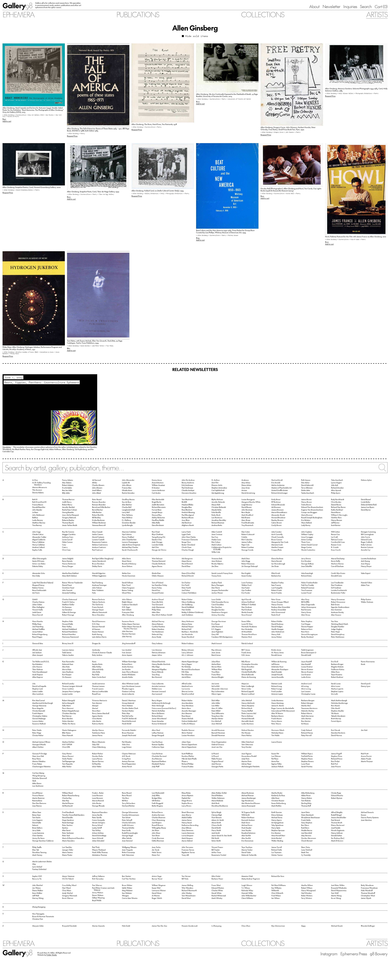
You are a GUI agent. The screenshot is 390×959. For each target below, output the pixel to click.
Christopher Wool (368, 895)
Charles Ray (67, 798)
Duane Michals (187, 718)
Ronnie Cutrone (367, 547)
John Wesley (187, 893)
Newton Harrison (128, 634)
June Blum (186, 520)
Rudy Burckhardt (337, 499)
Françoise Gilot (128, 612)
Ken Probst (335, 761)
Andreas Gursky (337, 612)
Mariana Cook (277, 544)
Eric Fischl (185, 585)
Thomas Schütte (128, 828)
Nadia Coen (216, 539)
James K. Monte (277, 705)
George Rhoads (98, 806)
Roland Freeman (307, 587)
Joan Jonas (216, 652)
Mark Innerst (217, 643)
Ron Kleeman (187, 674)
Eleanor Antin (217, 485)
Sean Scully (126, 830)
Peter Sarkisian (68, 833)
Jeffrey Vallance (98, 876)
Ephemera (18, 14)
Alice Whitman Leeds (130, 683)
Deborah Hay (157, 634)
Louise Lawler (67, 694)
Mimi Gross (305, 615)
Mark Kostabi (276, 672)
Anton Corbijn (306, 539)
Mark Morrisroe (307, 716)
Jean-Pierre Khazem (130, 672)
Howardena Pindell (249, 756)
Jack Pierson (216, 764)
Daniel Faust (67, 585)
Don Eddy (36, 576)
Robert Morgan (307, 703)
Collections (262, 14)
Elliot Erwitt (275, 573)
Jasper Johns (157, 655)
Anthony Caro (67, 537)
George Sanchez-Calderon (43, 840)
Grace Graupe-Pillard (279, 602)
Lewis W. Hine (247, 624)
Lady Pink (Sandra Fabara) (42, 582)
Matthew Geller (68, 604)
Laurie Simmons (188, 833)
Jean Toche (156, 847)
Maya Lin (245, 683)
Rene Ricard (126, 793)
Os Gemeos (67, 607)
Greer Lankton (68, 688)
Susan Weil (156, 888)
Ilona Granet (247, 615)
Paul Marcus (66, 716)
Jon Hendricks (187, 634)
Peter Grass (275, 599)
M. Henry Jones (277, 652)
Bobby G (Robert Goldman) (192, 612)
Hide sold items (196, 35)
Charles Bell (126, 507)
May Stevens (306, 835)
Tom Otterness (247, 744)
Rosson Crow (336, 544)
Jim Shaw (155, 830)
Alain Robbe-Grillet (219, 793)
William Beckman (99, 522)
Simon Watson (97, 895)
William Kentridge (129, 661)
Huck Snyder (246, 828)
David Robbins (217, 795)
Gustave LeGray (128, 691)
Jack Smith (216, 833)
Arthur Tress (216, 852)
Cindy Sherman (158, 838)
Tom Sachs (36, 817)
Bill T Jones (246, 650)
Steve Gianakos (98, 615)
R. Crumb (334, 547)
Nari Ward (66, 888)
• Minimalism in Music (46, 352)
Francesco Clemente (190, 539)
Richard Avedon (337, 488)
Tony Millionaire (218, 713)
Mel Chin (155, 547)
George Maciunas (39, 705)
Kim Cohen (216, 542)
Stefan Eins (126, 573)
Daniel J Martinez (129, 700)
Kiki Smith (215, 838)
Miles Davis (126, 558)
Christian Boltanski (219, 507)
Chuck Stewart (306, 840)
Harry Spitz (275, 828)
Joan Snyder (246, 830)
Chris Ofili (66, 747)
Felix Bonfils (216, 512)
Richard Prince (336, 758)
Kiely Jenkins (97, 655)
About (314, 6)
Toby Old (95, 744)
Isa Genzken (67, 609)
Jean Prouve (336, 766)
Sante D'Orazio (38, 561)
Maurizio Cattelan (129, 532)
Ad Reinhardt (67, 806)
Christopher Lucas (308, 694)
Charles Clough (188, 550)
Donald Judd (306, 655)
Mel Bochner (187, 522)
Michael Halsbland (69, 629)
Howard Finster (158, 593)
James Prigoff (336, 753)
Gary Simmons (187, 830)
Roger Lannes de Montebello (282, 708)
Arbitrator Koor (277, 666)
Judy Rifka (156, 795)
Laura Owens (276, 742)
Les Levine (186, 688)
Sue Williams (276, 888)
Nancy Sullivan (337, 833)
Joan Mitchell (217, 723)
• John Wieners (289, 132)
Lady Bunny (305, 525)
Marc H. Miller (217, 708)
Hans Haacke (37, 621)
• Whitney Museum (232, 235)
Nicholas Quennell (39, 778)
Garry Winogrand (308, 890)
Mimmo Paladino (38, 761)
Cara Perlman (157, 753)
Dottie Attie (305, 490)
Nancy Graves (277, 604)
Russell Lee (96, 694)
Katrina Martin (97, 723)
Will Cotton (335, 532)
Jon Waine (36, 888)
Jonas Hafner (37, 631)
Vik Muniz (335, 713)
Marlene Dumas (337, 563)
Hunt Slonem (217, 817)
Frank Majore (37, 713)
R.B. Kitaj (185, 672)
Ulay (34, 864)
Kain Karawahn (68, 661)
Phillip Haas (36, 624)
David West (186, 898)
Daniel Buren (336, 504)
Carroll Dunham (337, 566)
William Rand (67, 793)
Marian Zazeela (98, 926)
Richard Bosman (218, 522)
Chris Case (66, 550)
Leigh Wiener (247, 885)
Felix (94, 593)
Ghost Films (126, 593)
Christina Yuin (37, 919)
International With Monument (283, 711)
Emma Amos (157, 480)
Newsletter (331, 6)
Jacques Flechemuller (220, 590)
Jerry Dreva (306, 558)
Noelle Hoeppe (277, 629)
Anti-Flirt (215, 482)
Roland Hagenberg (39, 634)
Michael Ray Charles (130, 547)
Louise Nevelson (188, 735)
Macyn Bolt (216, 504)
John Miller (216, 703)
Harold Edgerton (98, 573)
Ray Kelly (95, 674)
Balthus (35, 517)
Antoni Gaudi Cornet (309, 544)
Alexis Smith (216, 822)
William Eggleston (99, 576)
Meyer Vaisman (68, 876)
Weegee (125, 895)
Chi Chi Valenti (68, 878)
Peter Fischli (186, 587)
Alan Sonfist (246, 835)
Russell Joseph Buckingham (311, 517)
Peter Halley (67, 626)
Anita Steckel (276, 838)
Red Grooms (306, 609)
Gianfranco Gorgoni (220, 612)
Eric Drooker (306, 561)
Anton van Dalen (39, 563)
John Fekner (97, 587)
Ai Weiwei (156, 895)
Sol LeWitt (215, 686)
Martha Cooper (277, 547)
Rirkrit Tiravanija (128, 852)
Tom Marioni (97, 703)
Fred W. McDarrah (129, 718)
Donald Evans (336, 576)
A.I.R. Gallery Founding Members (41, 483)
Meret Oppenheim (189, 747)
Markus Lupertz (337, 688)
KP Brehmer (276, 502)
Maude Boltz (216, 510)
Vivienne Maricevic (99, 700)
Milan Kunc (335, 672)
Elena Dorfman (277, 558)
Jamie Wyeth (366, 898)
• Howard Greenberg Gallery (24, 190)
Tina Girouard (157, 604)
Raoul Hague (37, 637)
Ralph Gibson (127, 602)
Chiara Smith (217, 825)
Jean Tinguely (127, 850)
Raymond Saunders (99, 812)
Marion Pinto (246, 761)
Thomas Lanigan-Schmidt (72, 686)
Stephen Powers (307, 761)
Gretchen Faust (68, 587)
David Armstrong (248, 493)
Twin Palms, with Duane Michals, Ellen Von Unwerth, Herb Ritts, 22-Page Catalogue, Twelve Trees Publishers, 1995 (94, 342)
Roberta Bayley (68, 520)
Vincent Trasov (217, 847)
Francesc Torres (188, 850)
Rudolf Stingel (336, 815)
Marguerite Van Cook (279, 542)
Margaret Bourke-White (251, 502)
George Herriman (219, 621)
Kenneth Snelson (248, 820)
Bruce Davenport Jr (308, 652)
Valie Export (365, 573)
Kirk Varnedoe (97, 878)
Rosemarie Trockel (219, 855)
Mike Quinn (36, 783)
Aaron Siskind (187, 840)
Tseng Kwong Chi (158, 537)
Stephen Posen (307, 758)
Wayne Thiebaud (99, 850)
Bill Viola (185, 878)
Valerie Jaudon (68, 655)
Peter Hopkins (306, 621)
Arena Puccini (366, 756)
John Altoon (126, 485)
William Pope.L (307, 753)
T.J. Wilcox (246, 888)
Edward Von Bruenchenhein (312, 507)
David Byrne (366, 510)
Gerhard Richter (128, 806)
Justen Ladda (37, 691)
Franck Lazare (97, 688)
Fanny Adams (67, 480)
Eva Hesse (216, 624)
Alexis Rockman (248, 793)
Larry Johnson (187, 652)
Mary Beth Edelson (69, 576)
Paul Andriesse (187, 488)
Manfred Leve (187, 686)
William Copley (307, 534)
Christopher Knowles (250, 664)
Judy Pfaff (155, 766)
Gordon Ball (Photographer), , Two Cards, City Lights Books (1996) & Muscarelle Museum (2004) (291, 189)
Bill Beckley (96, 517)
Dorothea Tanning (39, 852)
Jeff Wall (35, 895)
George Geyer (98, 609)
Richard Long (276, 686)
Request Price (72, 136)
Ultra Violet (216, 876)
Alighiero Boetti (188, 525)
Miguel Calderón (38, 539)
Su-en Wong (336, 898)
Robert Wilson (306, 888)
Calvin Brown (276, 522)
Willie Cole (216, 552)
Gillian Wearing (98, 897)
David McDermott (129, 721)
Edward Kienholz (158, 661)
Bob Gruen (335, 604)
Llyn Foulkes (246, 590)
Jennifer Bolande (218, 502)
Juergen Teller (67, 850)
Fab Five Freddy (307, 585)
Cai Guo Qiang (38, 773)
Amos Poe (275, 761)
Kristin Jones (276, 650)
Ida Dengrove (187, 558)
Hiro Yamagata (38, 914)
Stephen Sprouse (278, 830)
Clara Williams (247, 898)
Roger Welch (157, 898)
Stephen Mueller (337, 711)
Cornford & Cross (338, 542)
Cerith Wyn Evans (338, 573)
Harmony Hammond (70, 637)
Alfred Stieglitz (336, 812)
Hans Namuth (67, 735)
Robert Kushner (337, 677)
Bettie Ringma (157, 806)
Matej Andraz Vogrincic (251, 878)
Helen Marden (68, 721)
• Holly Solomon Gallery (345, 93)
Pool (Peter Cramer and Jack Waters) (103, 889)
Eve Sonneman (247, 840)
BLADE (184, 502)
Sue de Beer (126, 502)
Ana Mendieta (187, 703)
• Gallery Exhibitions (151, 193)
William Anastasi (158, 485)
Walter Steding (277, 840)
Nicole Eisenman (128, 576)
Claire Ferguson (128, 587)
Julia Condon (276, 532)
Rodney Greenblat (278, 609)
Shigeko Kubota (337, 666)
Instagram (328, 953)
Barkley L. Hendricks (190, 631)
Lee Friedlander (337, 582)
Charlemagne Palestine (41, 766)
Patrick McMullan (158, 711)
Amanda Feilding (69, 593)
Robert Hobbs (276, 621)
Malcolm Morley (307, 711)
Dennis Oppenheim (189, 744)
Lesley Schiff (97, 828)
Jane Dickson (217, 561)
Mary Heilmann (188, 621)
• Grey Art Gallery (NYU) (35, 115)
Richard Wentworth (189, 890)
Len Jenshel (126, 650)
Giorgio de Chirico (159, 550)
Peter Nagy (36, 733)
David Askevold (307, 485)
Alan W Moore (277, 713)
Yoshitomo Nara (98, 733)
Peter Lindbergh (248, 686)
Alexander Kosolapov (279, 669)
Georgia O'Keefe (39, 744)
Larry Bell (125, 512)
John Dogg (246, 561)
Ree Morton (305, 721)
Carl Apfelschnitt (218, 490)
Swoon (363, 815)
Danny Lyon (365, 686)
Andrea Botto (217, 525)
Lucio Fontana (247, 582)
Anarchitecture (158, 482)
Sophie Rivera (187, 803)
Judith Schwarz (128, 825)
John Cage (36, 532)
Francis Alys (126, 488)
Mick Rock (215, 803)
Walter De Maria (68, 723)
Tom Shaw (156, 835)
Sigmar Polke (276, 764)
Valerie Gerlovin (98, 602)
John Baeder (37, 510)
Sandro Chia (157, 539)
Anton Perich (127, 766)
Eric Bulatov (305, 520)
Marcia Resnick (98, 800)
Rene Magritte (37, 708)
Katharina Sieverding (190, 825)
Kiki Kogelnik (247, 669)
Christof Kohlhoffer (249, 672)
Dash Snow (246, 822)
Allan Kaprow (37, 677)
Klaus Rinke (186, 793)
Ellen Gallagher (38, 607)
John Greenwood (278, 612)
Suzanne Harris (128, 621)
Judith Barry (67, 502)
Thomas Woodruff (368, 893)
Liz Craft (334, 537)
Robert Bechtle (98, 515)
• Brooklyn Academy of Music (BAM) (27, 352)
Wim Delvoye (157, 558)
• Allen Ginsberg (9, 115)
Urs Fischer (186, 582)
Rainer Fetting (127, 590)
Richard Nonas (307, 733)
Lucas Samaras (38, 833)
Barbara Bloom (188, 517)
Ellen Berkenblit (158, 499)
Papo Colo (245, 544)
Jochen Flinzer (217, 593)
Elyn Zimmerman (278, 926)
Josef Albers (97, 490)
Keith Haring (97, 634)
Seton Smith (216, 840)
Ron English (246, 573)
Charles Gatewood (69, 599)
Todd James (66, 652)
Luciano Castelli (98, 539)
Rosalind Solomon (248, 833)
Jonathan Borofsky (219, 520)
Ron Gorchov (217, 607)
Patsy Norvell (306, 735)
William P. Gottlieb (249, 604)
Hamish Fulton (366, 582)
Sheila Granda (247, 612)
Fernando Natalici (129, 730)
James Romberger (249, 798)
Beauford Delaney (129, 563)
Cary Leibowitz (158, 683)
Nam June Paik (38, 756)
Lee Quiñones (37, 786)
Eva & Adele (67, 488)
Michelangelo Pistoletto (251, 766)
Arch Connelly (277, 534)
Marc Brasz (246, 520)
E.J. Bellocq (126, 520)
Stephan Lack (37, 688)
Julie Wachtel (37, 885)
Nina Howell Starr (278, 835)
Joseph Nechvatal (129, 735)
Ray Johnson (216, 650)
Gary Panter (67, 753)
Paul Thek (96, 847)
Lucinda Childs (157, 544)
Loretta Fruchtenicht (339, 590)
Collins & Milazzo (188, 723)
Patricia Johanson (158, 652)
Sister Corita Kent (99, 677)
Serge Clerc (186, 542)
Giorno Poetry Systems (370, 817)
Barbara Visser (217, 878)
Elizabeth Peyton (158, 764)
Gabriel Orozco (218, 744)
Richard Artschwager (279, 493)
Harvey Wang (37, 898)
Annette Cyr (365, 550)
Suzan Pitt (275, 753)
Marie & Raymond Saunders (73, 838)
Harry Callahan (38, 542)
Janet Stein (305, 812)
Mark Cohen (216, 544)
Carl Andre (156, 493)
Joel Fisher (186, 590)
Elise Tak (35, 850)
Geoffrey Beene (128, 499)
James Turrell (276, 847)
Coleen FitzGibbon (189, 593)
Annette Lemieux (158, 686)
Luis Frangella (276, 587)
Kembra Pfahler (188, 756)
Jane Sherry (186, 815)
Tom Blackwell (187, 499)
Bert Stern (305, 825)
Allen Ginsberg (128, 615)
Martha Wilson (307, 885)
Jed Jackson (37, 652)
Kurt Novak (335, 730)
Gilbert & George (69, 612)
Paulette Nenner (188, 730)
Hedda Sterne (306, 830)
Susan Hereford (188, 637)
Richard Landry (68, 683)
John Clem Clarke (189, 537)
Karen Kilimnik (157, 672)
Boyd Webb (96, 900)
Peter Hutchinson (337, 637)
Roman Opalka (158, 744)
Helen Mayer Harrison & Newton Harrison (131, 627)
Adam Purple (366, 758)
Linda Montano (277, 700)
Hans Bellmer (127, 517)
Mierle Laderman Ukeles (42, 861)
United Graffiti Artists (279, 490)
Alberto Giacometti (99, 612)
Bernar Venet (157, 878)
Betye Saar (36, 815)
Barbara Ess (276, 576)
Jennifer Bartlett (68, 507)
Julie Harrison (127, 631)
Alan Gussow (336, 615)
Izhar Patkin (96, 766)
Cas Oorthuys (157, 742)
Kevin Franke (276, 593)
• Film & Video (354, 239)
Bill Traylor (216, 850)
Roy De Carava (68, 532)
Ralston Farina (37, 587)
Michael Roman (248, 795)
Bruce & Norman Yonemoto (43, 916)
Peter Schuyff (127, 820)
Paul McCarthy (127, 716)
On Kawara (66, 677)
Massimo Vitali (247, 876)
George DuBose (307, 563)
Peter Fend (126, 585)
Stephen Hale (67, 621)
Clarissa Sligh (217, 815)
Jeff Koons (275, 664)
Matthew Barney (38, 522)
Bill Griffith (305, 602)
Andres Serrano (158, 815)
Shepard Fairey (38, 585)
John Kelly (96, 672)
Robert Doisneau (248, 563)
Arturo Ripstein (187, 795)
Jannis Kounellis (277, 677)
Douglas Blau (187, 507)
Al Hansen (96, 629)
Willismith (275, 890)
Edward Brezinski (278, 504)
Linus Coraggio (307, 537)
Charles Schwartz (129, 822)
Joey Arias (246, 488)
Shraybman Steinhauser (310, 817)
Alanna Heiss (187, 624)
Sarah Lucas (336, 683)
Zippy (303, 926)
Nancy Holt (275, 634)
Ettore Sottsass (277, 815)
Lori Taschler (67, 847)
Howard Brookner (278, 517)
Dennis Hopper (307, 626)
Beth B (34, 499)
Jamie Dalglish (67, 558)
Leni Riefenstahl (158, 793)
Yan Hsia (334, 621)
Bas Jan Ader (67, 490)
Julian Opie (186, 742)
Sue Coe (215, 537)
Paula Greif (275, 615)
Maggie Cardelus (69, 534)
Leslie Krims (306, 677)
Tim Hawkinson (158, 631)
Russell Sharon (157, 825)
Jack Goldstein (187, 615)
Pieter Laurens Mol (249, 713)
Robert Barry (67, 504)
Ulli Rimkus (156, 800)
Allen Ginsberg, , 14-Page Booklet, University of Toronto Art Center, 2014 (227, 95)
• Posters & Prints (12, 116)
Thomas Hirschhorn (249, 634)
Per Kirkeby (186, 666)
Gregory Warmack (69, 895)
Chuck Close (186, 547)
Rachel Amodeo (128, 493)
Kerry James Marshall (100, 713)
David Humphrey (337, 634)
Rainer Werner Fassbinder (72, 582)
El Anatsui (155, 488)
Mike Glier (156, 612)
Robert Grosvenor (338, 602)
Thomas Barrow (68, 499)
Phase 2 (185, 761)
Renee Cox (335, 534)
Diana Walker (37, 890)
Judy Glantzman (158, 607)
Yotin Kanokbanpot (39, 672)
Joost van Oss (217, 747)
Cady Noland (306, 730)
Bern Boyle (246, 512)
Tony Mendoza (187, 705)
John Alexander (128, 480)
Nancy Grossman (338, 599)
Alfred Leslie (186, 683)
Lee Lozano (305, 691)
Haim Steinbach (307, 815)
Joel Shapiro (156, 822)
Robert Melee (187, 700)
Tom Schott (126, 817)
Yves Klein (215, 672)
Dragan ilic (96, 643)
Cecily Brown (276, 525)
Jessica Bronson (277, 510)
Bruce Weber (127, 885)
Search (366, 6)
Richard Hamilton (69, 634)
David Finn (156, 590)
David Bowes (246, 507)
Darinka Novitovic (338, 733)
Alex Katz (66, 666)
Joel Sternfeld (306, 833)
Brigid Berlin (156, 502)
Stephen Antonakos (219, 488)
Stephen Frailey (277, 582)
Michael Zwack (337, 926)
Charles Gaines (38, 602)
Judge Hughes (336, 629)
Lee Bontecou (217, 517)
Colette (244, 537)
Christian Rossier (277, 800)
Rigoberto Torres (188, 852)
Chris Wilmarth (277, 893)
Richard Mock (247, 708)
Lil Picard (215, 753)
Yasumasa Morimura (309, 708)
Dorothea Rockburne (220, 806)
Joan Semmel (127, 840)
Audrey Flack (217, 582)
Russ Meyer (186, 716)
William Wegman (159, 885)
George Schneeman (130, 812)
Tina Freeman (306, 590)
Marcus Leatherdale (100, 691)
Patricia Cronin (337, 539)
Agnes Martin (97, 716)
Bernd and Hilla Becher (101, 507)
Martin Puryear (367, 761)
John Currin (365, 537)
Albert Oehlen (38, 747)
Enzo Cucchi (336, 550)
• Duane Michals (84, 346)
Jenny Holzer (276, 637)
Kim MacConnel (38, 700)
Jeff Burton (335, 522)
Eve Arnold (275, 482)
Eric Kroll (334, 661)
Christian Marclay (69, 713)
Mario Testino (67, 852)
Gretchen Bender (129, 522)
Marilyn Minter (217, 718)
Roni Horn (305, 631)
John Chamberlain (129, 539)
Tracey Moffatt (247, 711)
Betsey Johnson (188, 650)
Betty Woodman (367, 885)
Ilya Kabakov (37, 664)
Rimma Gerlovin (98, 599)
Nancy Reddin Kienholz (161, 664)
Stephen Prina (336, 756)
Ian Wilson (275, 898)
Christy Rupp (336, 793)
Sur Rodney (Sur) (337, 838)
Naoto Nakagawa (69, 730)
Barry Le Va (36, 878)
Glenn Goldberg (188, 602)
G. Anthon (216, 480)
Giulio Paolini (67, 758)
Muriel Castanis (98, 537)
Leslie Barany (37, 520)
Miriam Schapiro (98, 822)
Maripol (95, 705)
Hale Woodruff (367, 890)
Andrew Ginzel (158, 599)
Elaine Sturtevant (337, 825)
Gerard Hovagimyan (309, 634)
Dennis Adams (38, 492)
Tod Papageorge (68, 761)
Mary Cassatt (97, 532)
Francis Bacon (37, 504)
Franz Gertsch (97, 607)
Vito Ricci (125, 798)
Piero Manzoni (68, 708)
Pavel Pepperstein (129, 764)
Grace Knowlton (248, 666)
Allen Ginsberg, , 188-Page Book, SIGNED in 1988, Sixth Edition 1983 (98, 129)
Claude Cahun (37, 534)
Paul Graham (247, 609)
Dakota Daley (37, 566)
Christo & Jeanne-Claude (102, 652)
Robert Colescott (248, 534)
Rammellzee (37, 800)
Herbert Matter (128, 711)
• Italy (162, 193)
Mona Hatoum (157, 624)
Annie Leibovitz (128, 694)
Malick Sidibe (187, 817)
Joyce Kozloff (306, 661)
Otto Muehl (335, 708)
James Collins (247, 542)
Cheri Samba (37, 835)
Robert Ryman (336, 798)
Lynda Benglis (127, 525)
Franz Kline (216, 674)
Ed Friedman (336, 587)
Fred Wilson (276, 895)
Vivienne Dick (217, 558)
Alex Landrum (37, 694)
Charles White (217, 890)
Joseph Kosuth (277, 674)
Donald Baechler (38, 507)
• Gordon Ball (290, 193)
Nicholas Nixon (277, 733)
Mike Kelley (96, 666)
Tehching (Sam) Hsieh (339, 624)
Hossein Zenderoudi (189, 926)
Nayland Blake (187, 504)
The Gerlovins (97, 604)
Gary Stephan (306, 822)
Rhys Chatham (157, 534)
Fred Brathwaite (248, 522)
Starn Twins (305, 847)
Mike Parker (67, 766)
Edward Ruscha (337, 795)
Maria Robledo (217, 800)
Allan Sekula (127, 838)
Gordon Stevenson (308, 838)
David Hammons (98, 621)
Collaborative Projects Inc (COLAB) (221, 548)
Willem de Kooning (278, 661)
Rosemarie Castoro (99, 542)
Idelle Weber (127, 888)
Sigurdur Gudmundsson (340, 607)
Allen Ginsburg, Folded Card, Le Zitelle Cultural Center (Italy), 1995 (158, 190)
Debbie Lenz (157, 688)
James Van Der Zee (159, 926)
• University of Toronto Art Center (239, 99)
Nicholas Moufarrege (339, 703)
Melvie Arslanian (278, 485)
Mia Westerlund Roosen (251, 803)
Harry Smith (216, 830)
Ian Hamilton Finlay (159, 585)
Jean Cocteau (217, 534)
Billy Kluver (246, 661)
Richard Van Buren (338, 507)
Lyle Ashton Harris (99, 637)
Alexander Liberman (220, 688)
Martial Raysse (68, 803)
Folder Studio (52, 955)
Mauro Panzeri (68, 756)
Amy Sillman (186, 828)
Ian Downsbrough (278, 563)
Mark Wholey (217, 898)
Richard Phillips (187, 764)
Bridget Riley (157, 798)
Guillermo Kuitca (337, 669)
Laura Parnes (97, 758)
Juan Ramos (37, 806)
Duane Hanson (98, 631)
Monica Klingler (218, 677)
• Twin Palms (109, 346)
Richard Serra (157, 812)
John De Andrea (188, 480)
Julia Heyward (217, 626)
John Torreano (187, 847)
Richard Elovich (188, 576)
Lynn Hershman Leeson (131, 686)
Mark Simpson (187, 838)
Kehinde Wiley (247, 890)
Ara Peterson (157, 758)
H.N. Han (96, 624)
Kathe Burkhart (337, 510)
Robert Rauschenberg (70, 795)
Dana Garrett (37, 615)
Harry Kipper (187, 664)
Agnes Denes (157, 566)
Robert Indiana (187, 643)
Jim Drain (275, 566)
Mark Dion (246, 558)
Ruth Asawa (305, 480)
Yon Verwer (186, 876)
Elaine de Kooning (249, 677)
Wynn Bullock (306, 522)
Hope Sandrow (68, 820)
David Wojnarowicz (338, 890)
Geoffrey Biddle (158, 520)
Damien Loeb (276, 683)
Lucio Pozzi (305, 764)
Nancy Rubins (306, 798)
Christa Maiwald (38, 711)
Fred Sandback (68, 812)
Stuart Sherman (188, 812)
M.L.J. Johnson (187, 655)
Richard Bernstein (159, 507)
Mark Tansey (37, 855)
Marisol (95, 708)
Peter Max (126, 713)
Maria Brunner (307, 515)
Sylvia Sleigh (216, 812)
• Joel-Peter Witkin (97, 346)
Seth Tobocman (128, 855)
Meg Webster (127, 890)
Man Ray (65, 800)
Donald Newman (218, 735)
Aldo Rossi (275, 798)
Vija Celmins (127, 534)
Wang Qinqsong (38, 775)
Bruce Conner (276, 539)
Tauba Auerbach (307, 493)
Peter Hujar (335, 631)
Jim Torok (155, 850)
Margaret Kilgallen (159, 669)
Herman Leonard (159, 691)
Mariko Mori (306, 705)
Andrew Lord (306, 683)
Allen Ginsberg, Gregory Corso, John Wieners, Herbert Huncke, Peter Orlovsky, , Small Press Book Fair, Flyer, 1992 (288, 128)
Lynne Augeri (336, 482)
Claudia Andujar (188, 490)
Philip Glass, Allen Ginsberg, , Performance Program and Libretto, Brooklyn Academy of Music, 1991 (32, 348)
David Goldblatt (188, 607)
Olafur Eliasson (158, 576)
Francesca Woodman (369, 888)
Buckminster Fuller (338, 593)
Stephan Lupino (337, 691)
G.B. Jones (246, 655)
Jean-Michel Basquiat (70, 515)
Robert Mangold (68, 700)
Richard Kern (127, 664)
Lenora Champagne (130, 542)
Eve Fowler (246, 593)
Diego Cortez (306, 547)
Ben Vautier (126, 876)
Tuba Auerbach (337, 480)
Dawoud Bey (157, 515)
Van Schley (96, 830)
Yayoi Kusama (336, 674)
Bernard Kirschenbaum (191, 669)
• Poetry (82, 133)
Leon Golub (216, 599)
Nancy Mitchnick (248, 703)
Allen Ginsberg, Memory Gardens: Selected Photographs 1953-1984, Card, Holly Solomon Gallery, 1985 (356, 89)
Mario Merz (186, 708)
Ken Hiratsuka (247, 629)
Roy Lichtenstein (218, 691)
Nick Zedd (126, 926)
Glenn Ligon (216, 694)
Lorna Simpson (187, 835)
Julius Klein (216, 661)
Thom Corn (305, 542)
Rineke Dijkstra (217, 563)
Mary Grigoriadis (308, 604)
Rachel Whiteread (219, 895)
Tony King (155, 674)
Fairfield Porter (307, 756)
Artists (376, 14)
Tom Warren (97, 885)
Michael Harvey (158, 621)
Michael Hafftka (38, 629)
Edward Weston (218, 888)
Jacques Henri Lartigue (71, 691)
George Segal (127, 835)
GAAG (35, 599)
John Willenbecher (249, 895)
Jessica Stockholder (338, 817)
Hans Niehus (246, 735)
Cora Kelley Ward (69, 885)
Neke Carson (67, 542)
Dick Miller (216, 700)
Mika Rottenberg (307, 793)
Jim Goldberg (187, 604)
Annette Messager (189, 711)
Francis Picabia (187, 766)
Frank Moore (276, 718)
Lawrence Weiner (159, 890)
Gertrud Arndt (277, 480)
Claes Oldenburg (99, 747)
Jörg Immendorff (128, 643)
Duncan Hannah (98, 626)
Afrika (94, 482)
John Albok (96, 493)
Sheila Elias (156, 573)
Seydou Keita (97, 664)
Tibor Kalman (37, 669)
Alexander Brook (278, 515)
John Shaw (156, 833)
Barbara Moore (277, 716)
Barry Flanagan (218, 585)
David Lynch (365, 683)
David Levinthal (188, 694)
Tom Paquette (67, 764)
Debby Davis (97, 566)
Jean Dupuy (365, 563)
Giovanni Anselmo (189, 493)
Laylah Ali (126, 482)
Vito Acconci (37, 490)
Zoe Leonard (157, 694)
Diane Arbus (246, 485)
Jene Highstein (217, 631)
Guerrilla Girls (157, 602)
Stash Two (305, 852)
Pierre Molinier (247, 716)
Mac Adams (66, 482)
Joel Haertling (37, 626)
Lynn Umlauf (37, 866)
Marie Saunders (68, 840)
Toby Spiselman (277, 825)
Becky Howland (307, 637)
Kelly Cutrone (366, 544)
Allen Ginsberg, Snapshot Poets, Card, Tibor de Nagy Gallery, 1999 (93, 191)
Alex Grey (305, 599)
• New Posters (49, 115)
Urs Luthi (334, 694)
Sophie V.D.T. (37, 876)
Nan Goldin (186, 609)
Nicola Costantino (308, 550)
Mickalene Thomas (99, 855)
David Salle (36, 822)
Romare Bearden (99, 502)
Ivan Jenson (126, 652)
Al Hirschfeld (246, 631)
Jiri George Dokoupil (250, 566)
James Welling (187, 885)
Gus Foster (246, 587)
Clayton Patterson (129, 753)
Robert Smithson (248, 817)
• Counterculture (21, 115)
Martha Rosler (276, 793)
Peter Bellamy (127, 515)
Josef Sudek (335, 828)
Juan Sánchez (366, 820)
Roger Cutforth (367, 542)
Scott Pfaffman (187, 753)
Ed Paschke (96, 764)
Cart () (381, 6)
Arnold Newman (218, 730)
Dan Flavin (216, 587)
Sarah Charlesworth (130, 550)
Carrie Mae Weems (129, 898)
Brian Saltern (37, 828)
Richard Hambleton (69, 631)
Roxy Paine (36, 758)
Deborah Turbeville (249, 855)
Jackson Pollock (277, 766)
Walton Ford (246, 585)
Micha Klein (216, 664)
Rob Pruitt (364, 753)
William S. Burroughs (339, 515)
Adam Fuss (365, 585)
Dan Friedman (336, 585)
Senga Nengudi (158, 735)
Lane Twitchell (306, 850)
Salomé (35, 825)
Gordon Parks (97, 756)
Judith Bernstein (158, 504)
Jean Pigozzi (246, 753)
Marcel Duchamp (337, 558)
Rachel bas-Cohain (69, 510)
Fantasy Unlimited (39, 869)
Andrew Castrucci (99, 547)
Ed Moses (305, 723)
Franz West (216, 885)
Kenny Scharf (97, 825)
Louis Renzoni (97, 795)
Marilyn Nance (98, 730)
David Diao (186, 566)
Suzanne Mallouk (39, 723)
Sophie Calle (37, 550)
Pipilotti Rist (186, 798)
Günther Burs (336, 517)
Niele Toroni (156, 852)
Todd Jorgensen (307, 650)
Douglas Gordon (218, 609)
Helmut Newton (248, 730)
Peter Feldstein (98, 590)
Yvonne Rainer (38, 795)
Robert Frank (276, 590)
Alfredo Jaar (37, 650)
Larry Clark (186, 532)
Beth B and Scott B (39, 502)
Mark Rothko (276, 806)
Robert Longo (276, 688)
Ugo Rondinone (248, 800)
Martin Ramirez (38, 798)
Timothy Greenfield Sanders (73, 815)
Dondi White (216, 893)
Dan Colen (246, 532)
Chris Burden (336, 502)
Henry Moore (276, 721)
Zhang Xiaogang (38, 907)
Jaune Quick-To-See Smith (222, 835)
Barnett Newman (218, 733)
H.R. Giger (126, 607)
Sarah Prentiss (306, 766)
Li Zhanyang (216, 926)
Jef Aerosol (96, 480)
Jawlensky (96, 650)
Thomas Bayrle (68, 522)
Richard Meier (157, 716)
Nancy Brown (306, 502)
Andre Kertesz (127, 666)
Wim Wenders (187, 888)
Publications (137, 14)
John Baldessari (38, 515)
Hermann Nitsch (277, 730)
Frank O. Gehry (68, 602)
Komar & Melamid (159, 723)
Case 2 (64, 547)
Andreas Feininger (99, 585)
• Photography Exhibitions (363, 93)
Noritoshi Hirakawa (249, 626)
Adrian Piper (246, 764)
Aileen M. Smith (218, 820)
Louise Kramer (307, 666)
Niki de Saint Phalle (189, 758)
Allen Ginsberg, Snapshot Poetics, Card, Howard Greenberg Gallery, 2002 (32, 187)
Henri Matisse (127, 705)
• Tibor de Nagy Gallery (106, 194)
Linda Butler (365, 502)
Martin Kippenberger (190, 661)
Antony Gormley (218, 615)
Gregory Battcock (69, 517)
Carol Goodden (218, 604)
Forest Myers (336, 721)
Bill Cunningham (367, 534)
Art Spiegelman (277, 822)
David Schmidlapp (99, 835)
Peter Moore (276, 723)
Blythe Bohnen (217, 499)
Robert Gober (187, 599)
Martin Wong (336, 895)
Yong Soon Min (217, 716)
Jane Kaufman (67, 672)
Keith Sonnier (276, 812)
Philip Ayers (335, 493)
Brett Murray (336, 718)
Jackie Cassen (97, 534)
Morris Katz (66, 669)
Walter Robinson (218, 798)
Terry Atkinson (307, 488)
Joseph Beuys (157, 512)
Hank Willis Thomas (100, 852)
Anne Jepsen (127, 655)
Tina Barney (37, 525)
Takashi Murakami (338, 716)
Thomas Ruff (306, 806)
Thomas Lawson (98, 686)
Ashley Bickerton (158, 517)
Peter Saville (97, 817)
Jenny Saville (97, 815)
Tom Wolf (334, 893)
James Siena (186, 820)
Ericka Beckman (98, 520)
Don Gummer (336, 609)
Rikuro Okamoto (98, 742)
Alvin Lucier (335, 686)
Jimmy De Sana (38, 838)
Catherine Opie (158, 747)
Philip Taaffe (37, 847)
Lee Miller (215, 705)
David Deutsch (187, 563)
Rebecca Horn (306, 629)
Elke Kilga (156, 666)
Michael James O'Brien (41, 742)
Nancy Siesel (187, 822)
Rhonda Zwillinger (368, 926)
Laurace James (68, 650)
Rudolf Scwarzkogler (130, 833)
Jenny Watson (97, 892)
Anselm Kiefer (127, 677)
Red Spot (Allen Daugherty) (102, 558)
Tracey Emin (216, 576)
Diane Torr (156, 855)
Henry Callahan (38, 544)
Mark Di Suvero (337, 840)
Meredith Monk (248, 721)
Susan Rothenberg (278, 803)
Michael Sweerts (367, 812)
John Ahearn (97, 488)
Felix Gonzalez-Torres (220, 602)
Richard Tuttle (276, 850)
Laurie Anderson (158, 490)
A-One (35, 480)
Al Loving (305, 686)
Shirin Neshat (187, 733)
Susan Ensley (247, 576)
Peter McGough (158, 705)
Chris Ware (66, 890)
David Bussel (366, 499)
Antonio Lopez (277, 694)
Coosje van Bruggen (309, 512)
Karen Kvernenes (368, 661)
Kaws (94, 661)
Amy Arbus (246, 482)
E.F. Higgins (216, 629)
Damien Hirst (247, 637)
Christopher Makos (39, 716)
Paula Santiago (68, 822)
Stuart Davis (126, 561)
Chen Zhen (246, 926)
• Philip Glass (14, 353)
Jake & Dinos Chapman (131, 544)
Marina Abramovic (39, 487)
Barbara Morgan (307, 700)
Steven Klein (216, 666)
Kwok (363, 664)
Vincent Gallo (37, 609)
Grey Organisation (219, 742)
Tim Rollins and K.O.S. (40, 661)
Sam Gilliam (126, 609)
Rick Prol (334, 764)
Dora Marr (96, 711)
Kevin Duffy (335, 561)
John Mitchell (247, 700)
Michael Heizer (188, 626)
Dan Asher (305, 482)
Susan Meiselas (158, 721)
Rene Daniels (67, 561)
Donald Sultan (336, 835)
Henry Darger (67, 566)
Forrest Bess (156, 510)
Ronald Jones (276, 655)
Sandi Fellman (127, 582)
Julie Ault (334, 485)
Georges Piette (217, 766)
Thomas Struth (336, 822)
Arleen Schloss (97, 833)
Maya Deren (187, 561)
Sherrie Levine (187, 691)
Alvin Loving (306, 688)
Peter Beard (96, 499)
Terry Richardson (128, 803)
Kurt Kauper (67, 674)
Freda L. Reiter (98, 793)
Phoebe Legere (128, 688)
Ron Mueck (335, 705)
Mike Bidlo (156, 522)
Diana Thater (67, 855)
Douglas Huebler (337, 626)
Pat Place (274, 758)
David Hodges (276, 626)
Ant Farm (36, 593)
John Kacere (37, 666)
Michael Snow (247, 825)
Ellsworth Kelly (97, 669)
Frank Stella (305, 820)
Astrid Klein (186, 677)
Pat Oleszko (126, 742)
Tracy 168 (185, 855)
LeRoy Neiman (158, 733)
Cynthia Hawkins (158, 626)
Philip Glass (156, 609)
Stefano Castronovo (100, 544)
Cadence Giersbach (130, 604)
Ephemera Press (353, 953)
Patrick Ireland (247, 643)
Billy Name (66, 733)
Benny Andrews (188, 482)
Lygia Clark (186, 534)
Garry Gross (306, 612)
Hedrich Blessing (188, 512)
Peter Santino (67, 825)
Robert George (68, 615)
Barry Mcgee (157, 700)
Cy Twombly (306, 855)
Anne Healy (156, 637)
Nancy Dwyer (366, 566)
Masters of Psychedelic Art (281, 488)
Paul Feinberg (97, 582)
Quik (34, 780)
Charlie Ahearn (98, 485)
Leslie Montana (248, 723)
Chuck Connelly (277, 537)
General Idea (37, 643)
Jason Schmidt (97, 838)
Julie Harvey (127, 636)
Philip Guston (366, 599)
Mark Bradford (247, 515)
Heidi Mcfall (126, 723)
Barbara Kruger (337, 664)
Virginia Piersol (217, 761)
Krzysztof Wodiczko (339, 888)
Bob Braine (246, 517)
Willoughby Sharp (159, 828)
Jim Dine (215, 566)
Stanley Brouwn (277, 520)
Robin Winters (306, 895)
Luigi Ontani (127, 747)
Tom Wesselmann (189, 895)
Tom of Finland (157, 582)
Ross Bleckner (187, 510)
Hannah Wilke (247, 893)
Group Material (128, 703)
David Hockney (277, 624)
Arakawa (245, 480)
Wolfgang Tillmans (129, 847)
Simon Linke (246, 688)
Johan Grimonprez (308, 607)
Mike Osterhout (248, 742)
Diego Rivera (187, 800)
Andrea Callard (38, 547)
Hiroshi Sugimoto (337, 830)
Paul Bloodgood (188, 515)
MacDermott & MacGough (42, 703)
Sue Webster (127, 893)
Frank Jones (246, 652)
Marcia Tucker (247, 850)
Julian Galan (37, 604)
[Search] (195, 469)
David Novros (336, 735)
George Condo (247, 550)
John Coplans (306, 532)
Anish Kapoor (37, 674)
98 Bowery (378, 953)
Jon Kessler (126, 669)
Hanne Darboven (69, 563)
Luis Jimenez (157, 650)
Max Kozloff (306, 664)
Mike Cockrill (217, 532)
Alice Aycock (336, 490)
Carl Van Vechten (129, 878)
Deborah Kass (67, 664)
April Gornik (246, 599)
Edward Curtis (366, 539)
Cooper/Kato (276, 550)
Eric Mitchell (216, 721)
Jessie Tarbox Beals (69, 525)
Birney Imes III (67, 643)
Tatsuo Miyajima (248, 705)
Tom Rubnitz (306, 800)
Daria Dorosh (276, 561)
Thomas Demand (158, 561)
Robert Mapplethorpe (70, 711)
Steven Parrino (98, 761)
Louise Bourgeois (248, 499)
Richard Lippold (248, 691)
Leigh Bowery (247, 504)
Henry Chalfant (128, 537)
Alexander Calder (39, 537)
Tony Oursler (247, 747)
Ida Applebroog (218, 493)
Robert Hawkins (158, 629)
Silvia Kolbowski (248, 674)
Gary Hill (215, 634)
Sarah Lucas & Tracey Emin (222, 573)
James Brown (306, 499)
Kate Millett (216, 711)
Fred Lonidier (276, 691)
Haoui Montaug (277, 703)
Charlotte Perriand (159, 756)
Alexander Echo (38, 573)
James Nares (97, 735)
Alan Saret (66, 830)
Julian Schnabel (98, 840)
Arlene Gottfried (248, 602)
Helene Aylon (366, 480)
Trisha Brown (306, 504)
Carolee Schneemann (130, 815)
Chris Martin (97, 718)
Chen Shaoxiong (158, 820)
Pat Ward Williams (278, 885)
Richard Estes (306, 576)
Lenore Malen (37, 721)
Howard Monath (248, 718)
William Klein (217, 669)
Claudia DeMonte (159, 563)
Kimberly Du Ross (278, 795)
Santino (65, 828)
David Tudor (246, 852)
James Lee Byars (367, 507)
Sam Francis (276, 585)
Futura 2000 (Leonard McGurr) (164, 708)
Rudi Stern (305, 828)
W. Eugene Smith (248, 812)
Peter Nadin (37, 730)
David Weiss (156, 893)
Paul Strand (335, 820)
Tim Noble (275, 735)
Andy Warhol (67, 893)
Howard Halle (67, 624)
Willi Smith (246, 815)
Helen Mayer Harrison (131, 624)
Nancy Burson (336, 520)
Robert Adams (67, 485)
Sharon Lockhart (248, 694)
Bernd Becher (97, 510)
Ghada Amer (127, 490)
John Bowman (247, 510)
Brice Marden (67, 718)
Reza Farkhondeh (39, 590)
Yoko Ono (126, 744)
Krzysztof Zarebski (69, 926)
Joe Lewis (215, 683)
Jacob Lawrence (98, 683)
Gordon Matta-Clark (130, 708)
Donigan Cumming (368, 532)
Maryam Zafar (38, 926)
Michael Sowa (276, 817)
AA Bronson (276, 507)
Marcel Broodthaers (279, 512)
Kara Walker (37, 893)
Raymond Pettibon (159, 761)
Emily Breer (276, 499)
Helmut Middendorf (189, 721)
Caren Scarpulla (98, 820)
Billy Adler (66, 493)
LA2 (33, 683)
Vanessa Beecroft (99, 525)
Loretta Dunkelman (368, 558)
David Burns (335, 512)
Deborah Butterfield (368, 504)
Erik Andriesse (187, 485)
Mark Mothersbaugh (339, 700)
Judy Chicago (157, 542)
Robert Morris (306, 713)
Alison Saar (36, 812)
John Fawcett (67, 590)
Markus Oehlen (68, 742)
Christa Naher (37, 735)
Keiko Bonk (216, 515)
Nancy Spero (276, 820)
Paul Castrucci (97, 550)
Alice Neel (156, 730)
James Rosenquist (248, 806)
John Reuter (96, 803)
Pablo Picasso (217, 758)
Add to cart (7, 121)
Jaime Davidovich (99, 561)
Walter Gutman (367, 602)
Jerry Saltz (36, 830)
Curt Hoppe (305, 624)
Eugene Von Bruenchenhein (312, 510)
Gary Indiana (157, 643)
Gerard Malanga (39, 718)
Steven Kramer (307, 669)
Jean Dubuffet (306, 566)
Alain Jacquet (37, 655)
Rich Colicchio (247, 539)
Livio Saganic (37, 820)
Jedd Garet (36, 612)
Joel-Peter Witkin (337, 885)
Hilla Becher (97, 512)
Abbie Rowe (306, 795)
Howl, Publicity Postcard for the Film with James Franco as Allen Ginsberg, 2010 (355, 236)
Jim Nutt (364, 730)
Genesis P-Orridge (39, 753)
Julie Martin (96, 721)
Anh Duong (365, 561)
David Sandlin (67, 817)
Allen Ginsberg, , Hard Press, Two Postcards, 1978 (154, 124)
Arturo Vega (156, 876)
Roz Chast (156, 532)
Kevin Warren (67, 898)
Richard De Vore (277, 876)
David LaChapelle (39, 686)
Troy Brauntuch (247, 525)
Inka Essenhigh (307, 573)
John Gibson (127, 599)
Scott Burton (335, 525)
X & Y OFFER (67, 744)
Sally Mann (66, 705)
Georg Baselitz (68, 512)
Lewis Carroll (67, 539)
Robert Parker (97, 753)
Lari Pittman (276, 756)
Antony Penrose (128, 761)
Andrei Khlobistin (128, 674)
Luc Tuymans (276, 852)
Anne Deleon (127, 566)
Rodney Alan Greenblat (280, 607)
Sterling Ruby (306, 803)
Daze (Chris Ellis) (188, 573)
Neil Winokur (306, 893)
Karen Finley (157, 587)
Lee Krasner (306, 674)
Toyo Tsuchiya (247, 847)
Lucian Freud (306, 593)
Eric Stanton (276, 833)
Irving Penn (126, 758)
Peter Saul (66, 835)
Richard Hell (186, 629)
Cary (64, 544)
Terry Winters (306, 898)
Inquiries (350, 6)
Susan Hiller (246, 621)
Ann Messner (187, 713)
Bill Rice (125, 800)
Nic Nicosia (246, 733)
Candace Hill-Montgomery (222, 637)
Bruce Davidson (98, 563)
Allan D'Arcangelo (39, 558)
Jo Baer (35, 512)
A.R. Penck (126, 756)
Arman (244, 490)
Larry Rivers (186, 806)
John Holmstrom (277, 631)
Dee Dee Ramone (39, 803)
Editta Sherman (158, 840)
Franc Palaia (37, 764)
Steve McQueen (158, 713)
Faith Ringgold (157, 803)
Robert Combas (248, 547)
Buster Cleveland (188, 544)
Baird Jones (216, 655)
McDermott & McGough (161, 703)
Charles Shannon (158, 817)
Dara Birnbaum (158, 525)
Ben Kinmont (157, 677)
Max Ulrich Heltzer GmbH (162, 615)
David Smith (216, 828)
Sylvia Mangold (68, 703)
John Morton (306, 718)
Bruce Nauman (128, 733)
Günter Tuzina (276, 855)
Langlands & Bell (128, 510)
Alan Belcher (127, 504)
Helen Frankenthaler (309, 582)
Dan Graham (247, 607)
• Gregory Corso (278, 132)
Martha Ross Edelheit (70, 573)
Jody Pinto (245, 758)
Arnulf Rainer (37, 793)
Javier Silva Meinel (159, 718)
